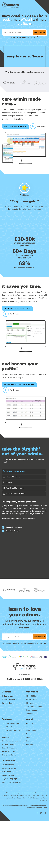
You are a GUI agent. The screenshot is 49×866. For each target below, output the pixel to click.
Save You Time (7, 703)
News (28, 737)
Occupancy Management (15, 471)
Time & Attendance (13, 477)
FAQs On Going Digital (10, 779)
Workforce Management (15, 488)
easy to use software (15, 126)
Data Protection (40, 805)
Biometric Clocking (8, 744)
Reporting (5, 737)
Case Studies (31, 730)
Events (28, 741)
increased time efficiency (17, 308)
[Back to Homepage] (10, 5)
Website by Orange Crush (37, 807)
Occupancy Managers (34, 706)
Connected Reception (9, 748)
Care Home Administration (15, 493)
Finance (9, 482)
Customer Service (8, 765)
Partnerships (6, 772)
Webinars (29, 744)
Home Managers (32, 710)
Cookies (29, 805)
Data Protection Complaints (11, 782)
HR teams (29, 703)
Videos (28, 727)
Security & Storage (8, 751)
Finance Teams (31, 699)
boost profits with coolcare (19, 384)
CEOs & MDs (31, 696)
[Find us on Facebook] (37, 813)
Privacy (22, 805)
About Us (29, 723)
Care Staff (30, 713)
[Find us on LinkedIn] (45, 813)
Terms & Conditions (10, 805)
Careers (29, 734)
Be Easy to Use (7, 696)
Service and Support (9, 755)
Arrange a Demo (8, 775)
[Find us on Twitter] (41, 813)
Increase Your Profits (9, 699)
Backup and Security (9, 768)
